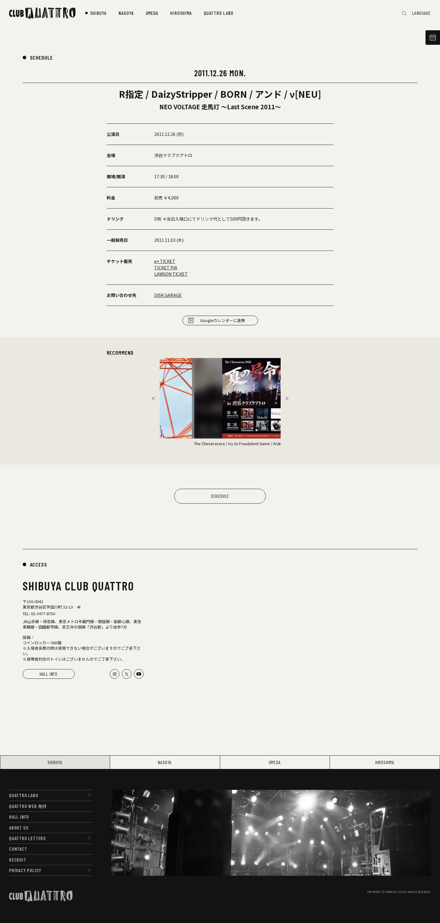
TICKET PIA (165, 267)
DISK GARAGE (168, 295)
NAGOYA (165, 762)
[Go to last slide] (153, 398)
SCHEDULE (41, 57)
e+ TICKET (164, 261)
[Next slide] (287, 398)
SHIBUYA (55, 762)
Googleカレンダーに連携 (222, 320)
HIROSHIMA (384, 762)
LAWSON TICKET (171, 274)
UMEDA (275, 762)
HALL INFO (48, 674)
